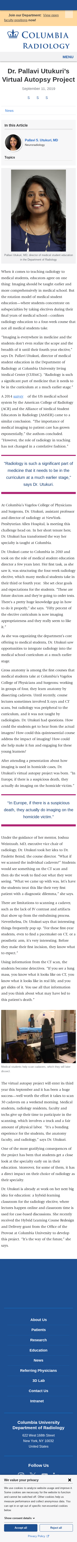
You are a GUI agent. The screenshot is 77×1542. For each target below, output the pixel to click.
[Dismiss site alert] (69, 14)
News (9, 110)
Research (38, 1340)
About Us (38, 1320)
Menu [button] (68, 57)
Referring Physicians (38, 1371)
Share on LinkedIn (47, 98)
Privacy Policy (37, 1536)
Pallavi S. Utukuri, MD (41, 140)
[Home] (38, 39)
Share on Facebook (29, 98)
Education (38, 1350)
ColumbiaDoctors (38, 1296)
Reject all (56, 1527)
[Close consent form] (69, 1480)
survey (19, 396)
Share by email (52, 98)
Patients (38, 1330)
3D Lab (38, 1381)
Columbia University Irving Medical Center (38, 5)
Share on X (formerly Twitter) (38, 98)
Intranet (40, 1402)
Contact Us (38, 1391)
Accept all (21, 1527)
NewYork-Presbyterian (38, 1283)
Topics (10, 157)
